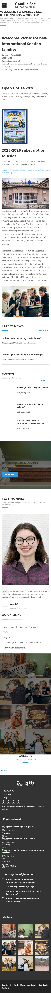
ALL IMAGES (5, 770)
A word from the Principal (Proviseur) (20, 627)
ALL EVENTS (42, 380)
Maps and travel (10, 637)
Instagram (18, 802)
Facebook (3, 802)
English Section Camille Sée (26, 343)
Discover (8, 794)
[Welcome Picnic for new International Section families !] (6, 859)
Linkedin (13, 802)
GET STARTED (10, 474)
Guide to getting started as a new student (22, 642)
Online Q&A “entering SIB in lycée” (21, 338)
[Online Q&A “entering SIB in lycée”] (6, 833)
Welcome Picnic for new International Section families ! (31, 422)
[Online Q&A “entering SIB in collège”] (6, 844)
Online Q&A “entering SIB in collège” (22, 354)
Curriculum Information (14, 647)
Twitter (8, 802)
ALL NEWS (43, 330)
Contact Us (9, 791)
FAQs (5, 632)
